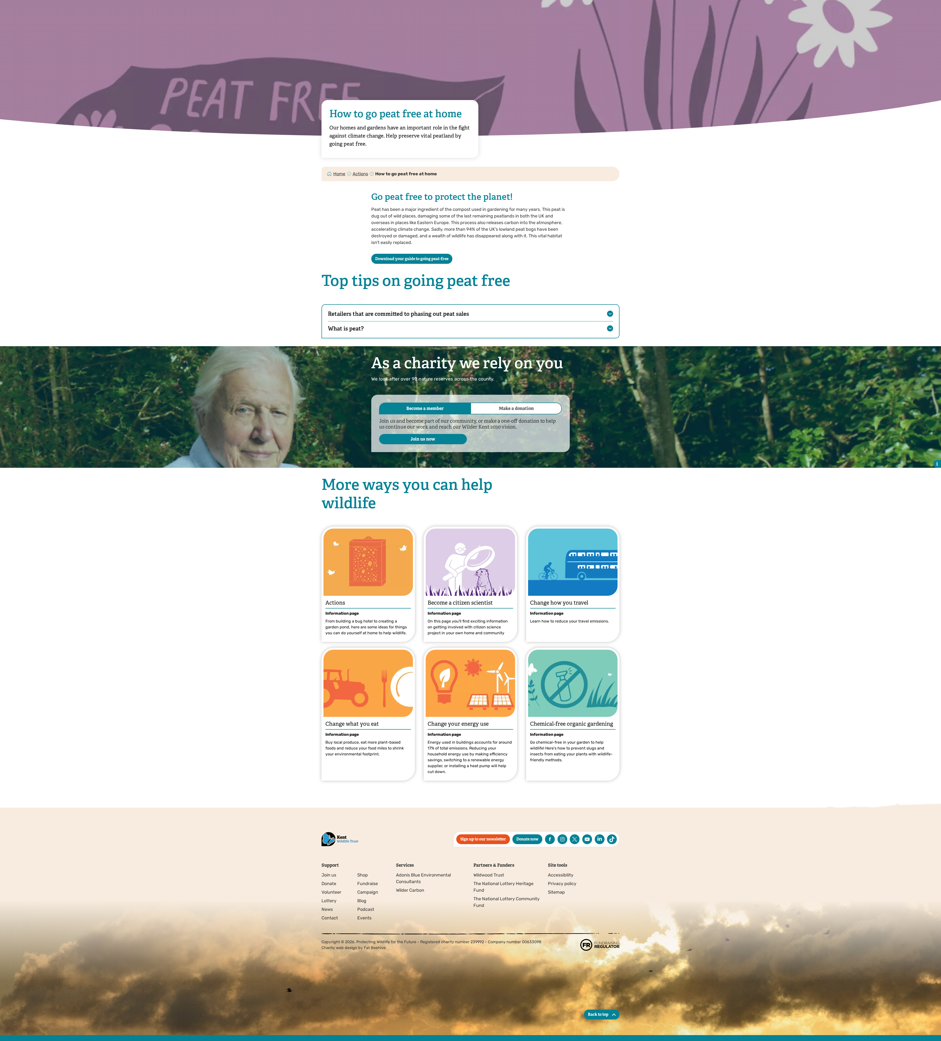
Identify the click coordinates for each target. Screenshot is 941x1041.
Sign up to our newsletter (483, 839)
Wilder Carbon (410, 890)
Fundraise (367, 883)
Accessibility (560, 875)
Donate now (527, 839)
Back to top (598, 1014)
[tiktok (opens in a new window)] (612, 839)
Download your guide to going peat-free (411, 258)
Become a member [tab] (425, 408)
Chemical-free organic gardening (571, 724)
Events (364, 918)
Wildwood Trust (488, 875)
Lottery (329, 900)
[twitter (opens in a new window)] (575, 839)
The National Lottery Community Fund (506, 902)
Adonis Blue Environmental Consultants (423, 878)
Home (339, 174)
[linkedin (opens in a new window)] (600, 839)
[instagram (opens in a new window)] (562, 839)
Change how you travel (559, 602)
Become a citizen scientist (460, 602)
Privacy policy (562, 883)
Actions (360, 174)
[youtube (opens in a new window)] (587, 839)
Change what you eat (352, 724)
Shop (362, 875)
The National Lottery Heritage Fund (503, 887)
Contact (330, 918)
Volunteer (331, 892)
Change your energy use (458, 724)
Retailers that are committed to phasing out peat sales (398, 314)
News (327, 909)
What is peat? (346, 328)
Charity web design (339, 947)
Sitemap (556, 892)
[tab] (339, 174)
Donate (329, 883)
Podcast (365, 909)
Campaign (367, 892)
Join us (329, 875)
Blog (361, 900)
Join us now (422, 439)
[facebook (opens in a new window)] (550, 839)
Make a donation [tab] (516, 408)
